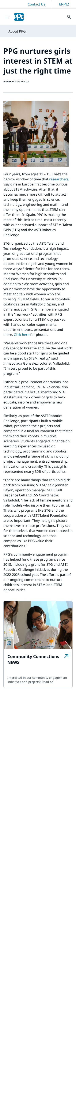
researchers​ (58, 179)
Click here (21, 334)
